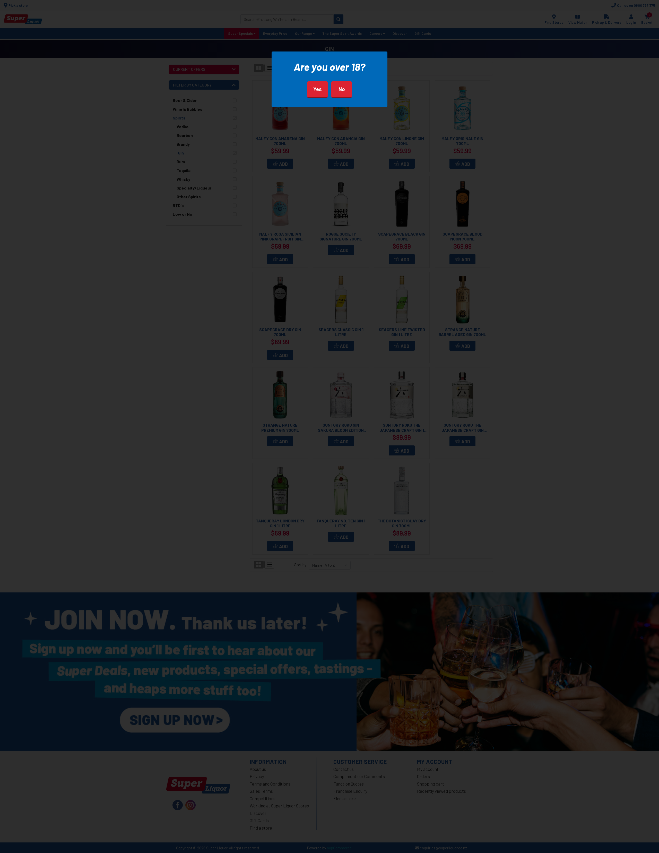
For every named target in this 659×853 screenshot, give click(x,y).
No (342, 89)
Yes (317, 89)
